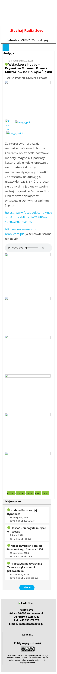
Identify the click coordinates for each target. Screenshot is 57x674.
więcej (27, 587)
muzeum (21, 493)
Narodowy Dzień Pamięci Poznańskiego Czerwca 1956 (25, 547)
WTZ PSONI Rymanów (22, 520)
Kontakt (27, 634)
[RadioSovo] (26, 603)
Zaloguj (43, 40)
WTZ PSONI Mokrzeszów (27, 78)
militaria (11, 493)
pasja (37, 493)
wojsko (30, 493)
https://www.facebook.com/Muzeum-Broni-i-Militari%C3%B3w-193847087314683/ (28, 217)
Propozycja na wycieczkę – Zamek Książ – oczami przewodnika (25, 567)
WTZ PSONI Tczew (20, 538)
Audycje (8, 53)
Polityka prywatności (27, 643)
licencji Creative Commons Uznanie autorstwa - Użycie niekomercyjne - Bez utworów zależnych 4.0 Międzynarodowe (27, 659)
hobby (45, 493)
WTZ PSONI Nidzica (21, 556)
